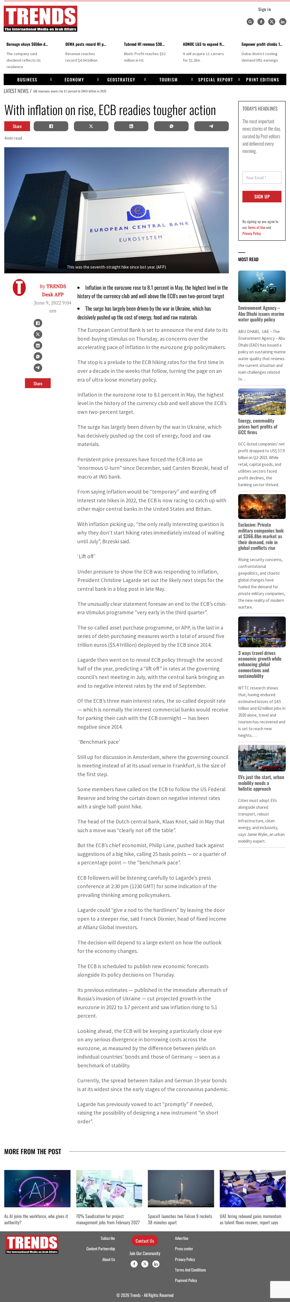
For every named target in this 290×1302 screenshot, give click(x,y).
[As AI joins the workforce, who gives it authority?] (37, 1188)
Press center (184, 1248)
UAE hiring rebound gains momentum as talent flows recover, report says (251, 1219)
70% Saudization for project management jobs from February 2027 (108, 1219)
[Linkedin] (282, 21)
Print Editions (262, 79)
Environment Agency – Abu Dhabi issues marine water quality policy (261, 313)
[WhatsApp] (171, 126)
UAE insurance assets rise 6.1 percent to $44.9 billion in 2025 (69, 90)
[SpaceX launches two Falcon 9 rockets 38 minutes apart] (181, 1188)
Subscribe (108, 1238)
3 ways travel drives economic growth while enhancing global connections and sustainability (260, 664)
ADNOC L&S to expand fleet (205, 44)
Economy (74, 79)
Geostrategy (121, 79)
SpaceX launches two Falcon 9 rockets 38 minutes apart (180, 1219)
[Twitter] (271, 21)
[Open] (250, 22)
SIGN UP (262, 196)
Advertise (181, 1238)
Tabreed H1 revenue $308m (145, 44)
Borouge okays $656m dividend (32, 44)
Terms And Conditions (190, 1270)
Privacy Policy (251, 233)
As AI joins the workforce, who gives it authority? (36, 1219)
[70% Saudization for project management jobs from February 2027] (109, 1188)
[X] (91, 126)
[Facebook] (261, 21)
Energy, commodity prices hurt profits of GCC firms (257, 426)
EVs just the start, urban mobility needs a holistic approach (261, 782)
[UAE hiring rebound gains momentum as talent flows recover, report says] (253, 1188)
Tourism (168, 79)
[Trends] (40, 19)
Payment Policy (186, 1280)
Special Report (215, 79)
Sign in (264, 9)
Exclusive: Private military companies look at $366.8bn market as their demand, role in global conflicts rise (261, 536)
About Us (108, 1259)
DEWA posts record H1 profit (88, 44)
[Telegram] (211, 126)
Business (27, 79)
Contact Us (145, 1241)
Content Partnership (100, 1248)
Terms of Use (256, 227)
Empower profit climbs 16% (264, 44)
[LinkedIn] (131, 126)
